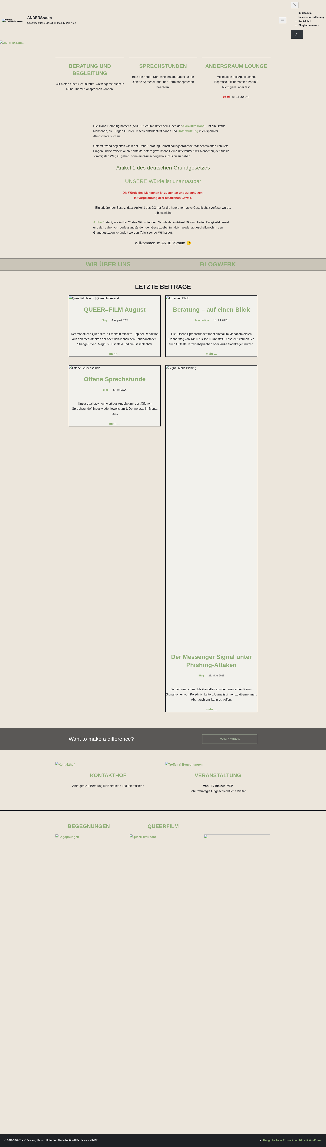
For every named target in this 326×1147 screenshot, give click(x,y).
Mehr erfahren (230, 739)
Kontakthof (108, 775)
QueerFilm (163, 826)
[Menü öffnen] (282, 20)
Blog (104, 320)
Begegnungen (89, 826)
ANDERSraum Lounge (236, 66)
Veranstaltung (218, 775)
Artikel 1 (99, 222)
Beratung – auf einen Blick (211, 309)
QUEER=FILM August (115, 309)
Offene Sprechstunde (115, 379)
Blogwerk (218, 264)
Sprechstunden (163, 66)
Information (202, 320)
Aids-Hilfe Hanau (194, 126)
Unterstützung (188, 131)
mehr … (114, 353)
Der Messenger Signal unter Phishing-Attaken (211, 660)
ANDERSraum (39, 18)
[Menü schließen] (294, 5)
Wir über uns (108, 264)
